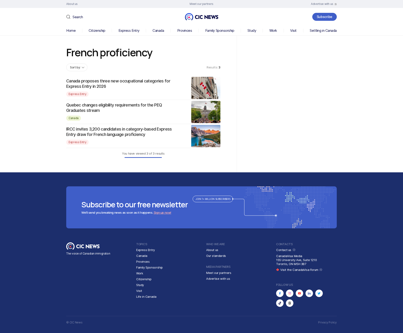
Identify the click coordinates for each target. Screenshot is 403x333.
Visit (293, 30)
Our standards (216, 256)
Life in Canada (146, 296)
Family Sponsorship (219, 30)
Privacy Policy (327, 322)
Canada (158, 30)
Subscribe (324, 17)
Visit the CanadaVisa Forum (299, 270)
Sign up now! (162, 212)
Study (251, 30)
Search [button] (78, 17)
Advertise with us (218, 278)
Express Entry (128, 30)
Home (71, 30)
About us (212, 250)
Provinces (184, 30)
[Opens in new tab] (280, 293)
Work (273, 30)
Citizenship (97, 30)
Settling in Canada (323, 30)
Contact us (284, 250)
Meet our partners (218, 273)
